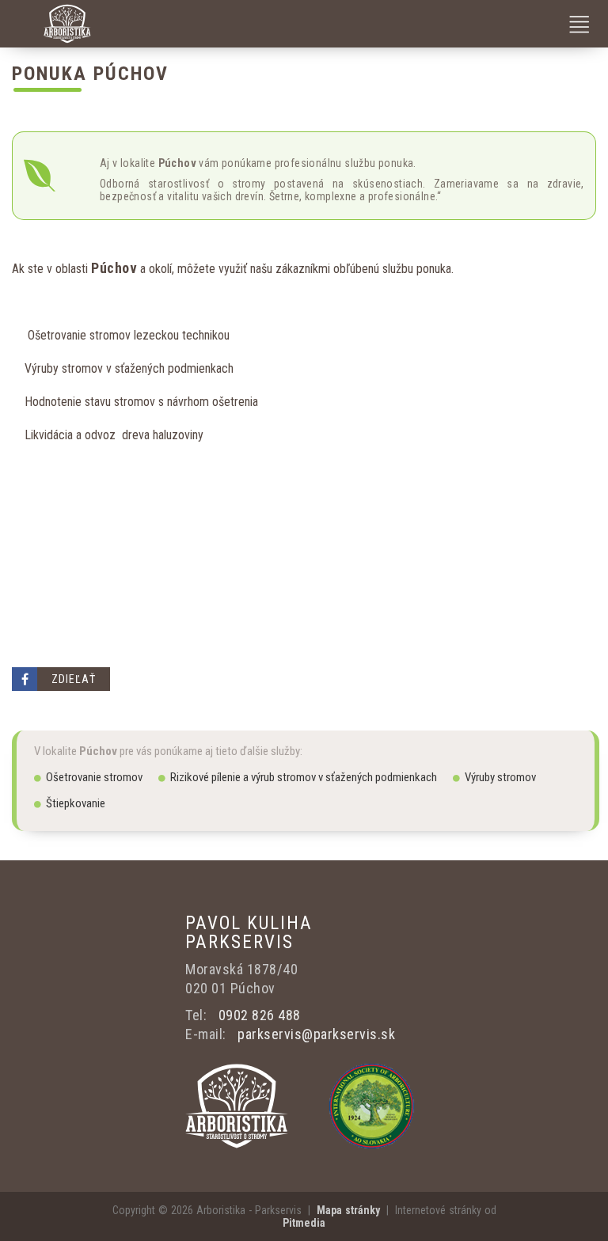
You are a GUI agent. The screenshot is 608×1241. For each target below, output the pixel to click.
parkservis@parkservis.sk (316, 1034)
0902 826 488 (259, 1015)
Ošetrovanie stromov (94, 777)
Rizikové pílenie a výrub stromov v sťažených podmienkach (303, 777)
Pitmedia (304, 1222)
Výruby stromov (500, 777)
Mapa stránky (348, 1210)
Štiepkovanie (75, 803)
